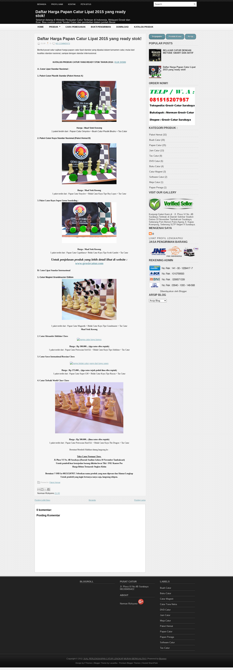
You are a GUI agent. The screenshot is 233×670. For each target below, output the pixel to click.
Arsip (190, 36)
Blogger (182, 291)
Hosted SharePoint (150, 663)
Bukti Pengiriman (101, 27)
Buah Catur (154, 140)
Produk (54, 26)
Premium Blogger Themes (130, 663)
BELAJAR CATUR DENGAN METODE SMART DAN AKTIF (178, 51)
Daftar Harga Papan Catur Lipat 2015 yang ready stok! (89, 39)
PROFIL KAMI (57, 4)
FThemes (88, 663)
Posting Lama (139, 500)
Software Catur (156, 177)
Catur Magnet (156, 171)
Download (122, 27)
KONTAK (72, 4)
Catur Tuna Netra (168, 604)
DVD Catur (154, 161)
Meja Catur (154, 182)
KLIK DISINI (120, 62)
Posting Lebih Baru (42, 500)
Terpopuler (157, 36)
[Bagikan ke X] (45, 489)
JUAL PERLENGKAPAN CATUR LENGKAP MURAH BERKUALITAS (114, 659)
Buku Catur (154, 166)
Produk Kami (175, 36)
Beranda (41, 4)
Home (41, 27)
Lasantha (113, 663)
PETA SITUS (86, 4)
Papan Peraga (156, 187)
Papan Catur (155, 145)
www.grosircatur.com (89, 263)
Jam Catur (154, 150)
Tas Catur (154, 156)
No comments (63, 43)
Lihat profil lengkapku (166, 238)
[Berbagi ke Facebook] (48, 489)
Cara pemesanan (75, 27)
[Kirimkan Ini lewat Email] (39, 489)
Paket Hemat (54, 482)
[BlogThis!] (42, 489)
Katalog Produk (143, 27)
